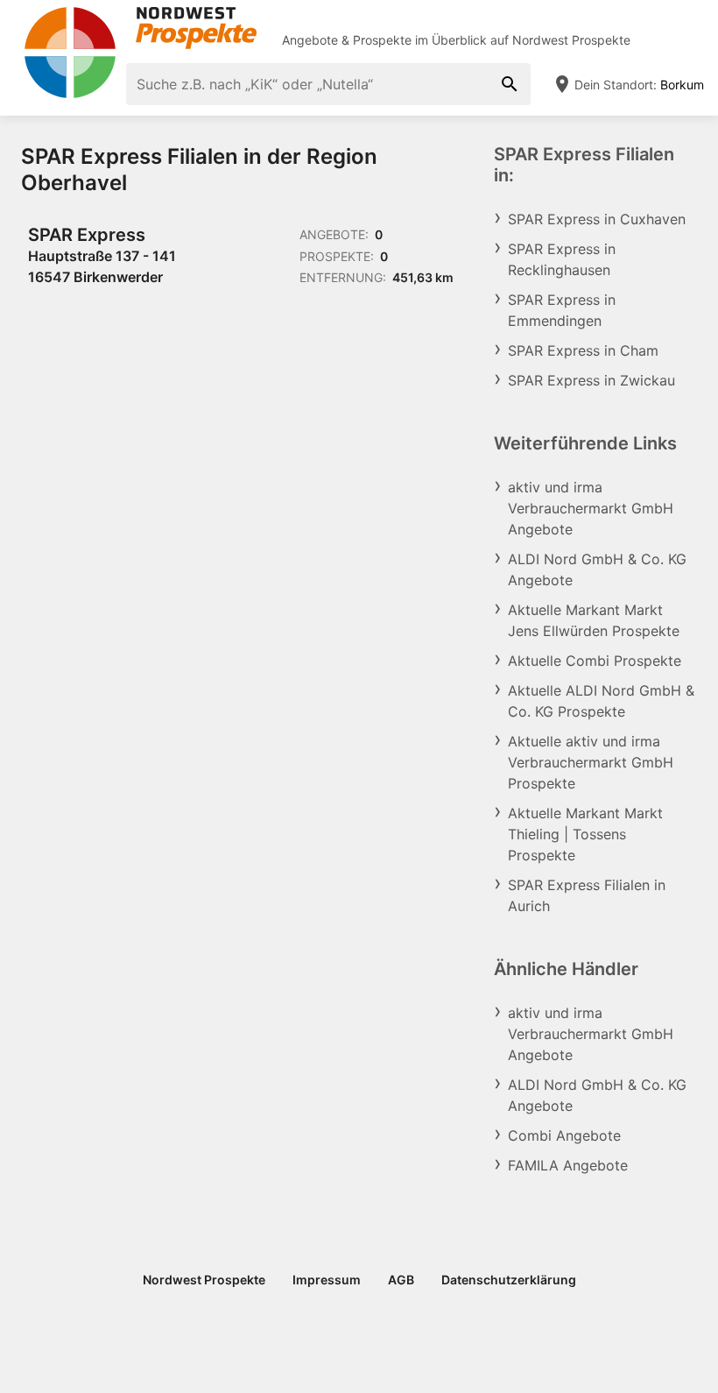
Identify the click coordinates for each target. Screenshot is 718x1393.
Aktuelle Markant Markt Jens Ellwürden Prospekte (593, 620)
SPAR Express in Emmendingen (562, 310)
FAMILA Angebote (568, 1165)
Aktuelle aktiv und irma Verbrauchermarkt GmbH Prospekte (590, 762)
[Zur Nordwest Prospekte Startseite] (140, 28)
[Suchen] (510, 84)
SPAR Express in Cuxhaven (597, 219)
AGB (401, 1279)
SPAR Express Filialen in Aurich (586, 895)
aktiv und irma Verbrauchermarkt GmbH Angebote (590, 508)
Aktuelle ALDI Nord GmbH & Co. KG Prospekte (601, 701)
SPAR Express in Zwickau (591, 380)
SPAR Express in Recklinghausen (562, 259)
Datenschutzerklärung (508, 1279)
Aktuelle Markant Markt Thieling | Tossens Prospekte (585, 834)
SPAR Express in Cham (583, 350)
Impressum (326, 1279)
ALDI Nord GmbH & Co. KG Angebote (597, 569)
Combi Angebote (564, 1135)
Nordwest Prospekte (571, 39)
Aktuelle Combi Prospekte (594, 660)
